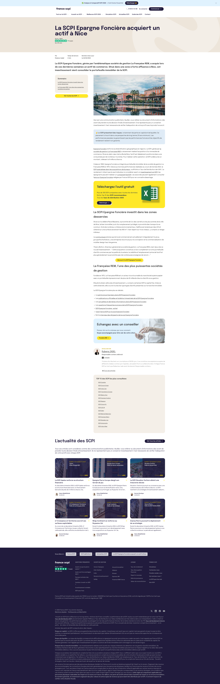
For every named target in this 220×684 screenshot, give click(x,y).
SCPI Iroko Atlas (102, 426)
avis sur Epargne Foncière (103, 177)
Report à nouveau (136, 575)
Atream (114, 573)
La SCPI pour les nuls (155, 579)
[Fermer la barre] (216, 3)
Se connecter (143, 9)
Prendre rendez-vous (155, 573)
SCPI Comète (102, 382)
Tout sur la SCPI (61, 14)
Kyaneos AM (115, 576)
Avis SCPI (152, 582)
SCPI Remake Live (103, 420)
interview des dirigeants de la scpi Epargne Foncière (119, 315)
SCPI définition (86, 554)
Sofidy (95, 579)
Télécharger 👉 (131, 3)
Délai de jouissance (137, 578)
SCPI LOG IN (101, 407)
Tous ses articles (109, 371)
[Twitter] (152, 611)
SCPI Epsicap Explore (104, 398)
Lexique (133, 562)
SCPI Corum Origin (103, 385)
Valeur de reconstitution (138, 581)
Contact (147, 14)
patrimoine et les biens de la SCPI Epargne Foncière (116, 295)
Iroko (95, 573)
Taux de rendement (137, 567)
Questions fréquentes (82, 562)
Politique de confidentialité (77, 612)
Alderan (114, 570)
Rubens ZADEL (109, 352)
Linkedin (107, 357)
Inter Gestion (98, 570)
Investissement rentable (82, 587)
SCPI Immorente (103, 423)
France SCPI (71, 554)
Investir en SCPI (76, 14)
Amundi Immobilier (117, 567)
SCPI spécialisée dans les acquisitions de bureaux (112, 169)
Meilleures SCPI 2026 (94, 14)
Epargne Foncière (100, 149)
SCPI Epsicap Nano (103, 417)
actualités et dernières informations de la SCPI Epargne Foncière (122, 302)
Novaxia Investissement (101, 576)
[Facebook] (160, 611)
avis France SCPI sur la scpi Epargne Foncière (112, 312)
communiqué (100, 237)
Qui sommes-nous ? (155, 576)
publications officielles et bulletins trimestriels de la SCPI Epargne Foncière (126, 298)
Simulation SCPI (111, 14)
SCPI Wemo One (102, 395)
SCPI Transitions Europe (105, 392)
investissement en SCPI (149, 172)
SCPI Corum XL (102, 404)
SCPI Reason (102, 401)
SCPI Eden (101, 410)
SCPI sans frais (79, 590)
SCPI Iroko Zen (102, 388)
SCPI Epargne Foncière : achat (107, 308)
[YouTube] (164, 611)
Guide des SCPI (137, 14)
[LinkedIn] (156, 611)
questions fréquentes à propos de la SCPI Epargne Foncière (120, 305)
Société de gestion (100, 562)
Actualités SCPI (124, 14)
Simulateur (152, 567)
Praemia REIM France (118, 579)
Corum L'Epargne (99, 567)
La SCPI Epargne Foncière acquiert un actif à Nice (129, 554)
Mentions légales (61, 612)
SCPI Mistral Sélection (104, 414)
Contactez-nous (154, 570)
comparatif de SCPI (124, 175)
